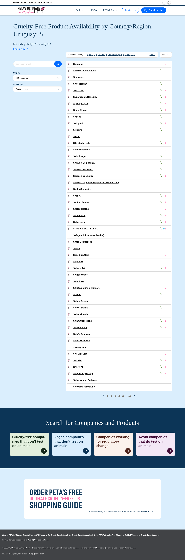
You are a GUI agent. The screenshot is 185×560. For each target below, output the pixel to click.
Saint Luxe (78, 281)
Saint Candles (80, 275)
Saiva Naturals (80, 308)
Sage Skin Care (81, 255)
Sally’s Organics (81, 334)
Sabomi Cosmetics (83, 169)
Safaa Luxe (79, 222)
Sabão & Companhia (84, 163)
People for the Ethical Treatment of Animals (32, 3)
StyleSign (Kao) (81, 103)
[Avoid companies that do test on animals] (155, 444)
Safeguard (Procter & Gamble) (88, 235)
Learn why (19, 49)
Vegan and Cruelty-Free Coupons (145, 535)
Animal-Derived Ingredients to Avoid (17, 540)
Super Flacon (80, 110)
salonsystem (79, 347)
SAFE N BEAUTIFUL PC (85, 229)
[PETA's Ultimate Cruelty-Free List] (31, 10)
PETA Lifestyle (110, 10)
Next (134, 396)
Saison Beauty (80, 301)
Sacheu (77, 196)
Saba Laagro (79, 156)
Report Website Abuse (127, 548)
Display (16, 73)
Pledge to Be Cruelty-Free (50, 535)
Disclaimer (36, 548)
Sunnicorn (78, 77)
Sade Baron (79, 215)
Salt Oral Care (80, 354)
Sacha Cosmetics (82, 189)
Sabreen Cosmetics (83, 176)
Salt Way (77, 360)
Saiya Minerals (80, 314)
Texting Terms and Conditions (93, 548)
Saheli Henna (80, 84)
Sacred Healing (81, 209)
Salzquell (78, 123)
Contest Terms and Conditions (67, 548)
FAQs (94, 10)
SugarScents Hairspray (85, 97)
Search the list (155, 10)
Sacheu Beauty (81, 202)
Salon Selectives (81, 340)
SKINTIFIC (78, 90)
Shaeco (77, 117)
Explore (79, 10)
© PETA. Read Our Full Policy (16, 548)
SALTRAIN (78, 367)
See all (152, 55)
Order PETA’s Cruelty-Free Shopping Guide (111, 535)
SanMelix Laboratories (84, 71)
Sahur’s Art (79, 268)
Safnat (76, 248)
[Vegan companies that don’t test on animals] (71, 444)
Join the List (130, 10)
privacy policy (107, 555)
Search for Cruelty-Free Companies (77, 535)
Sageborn (78, 261)
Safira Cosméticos (82, 242)
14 (130, 395)
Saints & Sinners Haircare (86, 288)
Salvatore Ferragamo (84, 387)
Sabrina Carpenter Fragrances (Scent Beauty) (96, 182)
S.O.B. (76, 136)
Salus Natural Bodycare (85, 380)
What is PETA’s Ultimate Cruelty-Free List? (20, 535)
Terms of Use (111, 548)
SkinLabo (78, 64)
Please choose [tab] (22, 89)
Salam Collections (82, 321)
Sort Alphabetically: (76, 55)
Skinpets (77, 130)
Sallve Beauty (80, 327)
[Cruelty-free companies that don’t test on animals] (29, 444)
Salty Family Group (83, 373)
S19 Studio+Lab (81, 143)
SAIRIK (77, 294)
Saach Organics (81, 150)
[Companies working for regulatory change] (113, 444)
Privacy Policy (48, 548)
